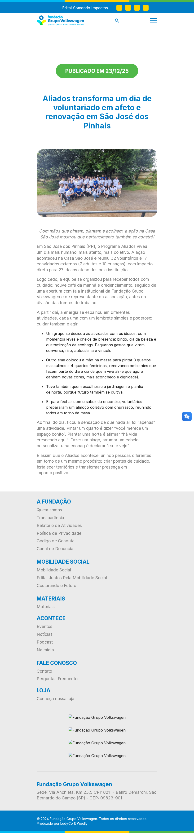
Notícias (45, 634)
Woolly (82, 823)
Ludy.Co (66, 823)
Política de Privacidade (59, 533)
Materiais (46, 606)
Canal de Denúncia (55, 548)
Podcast (45, 642)
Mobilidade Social (54, 569)
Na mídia (45, 649)
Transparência (50, 517)
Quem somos (49, 509)
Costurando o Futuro (56, 585)
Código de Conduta (56, 540)
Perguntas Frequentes (58, 678)
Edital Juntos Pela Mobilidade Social (72, 577)
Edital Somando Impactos (85, 7)
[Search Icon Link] (117, 21)
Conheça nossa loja (55, 698)
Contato (44, 671)
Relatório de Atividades (59, 525)
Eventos (44, 626)
